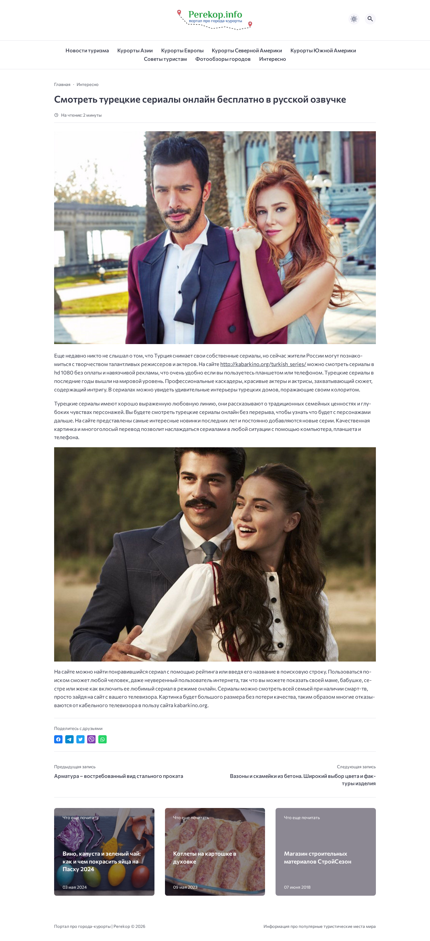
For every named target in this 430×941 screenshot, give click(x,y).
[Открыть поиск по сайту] (370, 19)
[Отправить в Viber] (91, 739)
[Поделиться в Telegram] (69, 739)
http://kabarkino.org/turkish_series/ (263, 364)
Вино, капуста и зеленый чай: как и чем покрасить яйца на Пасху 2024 (102, 861)
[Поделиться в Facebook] (58, 739)
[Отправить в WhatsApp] (102, 739)
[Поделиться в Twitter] (80, 739)
